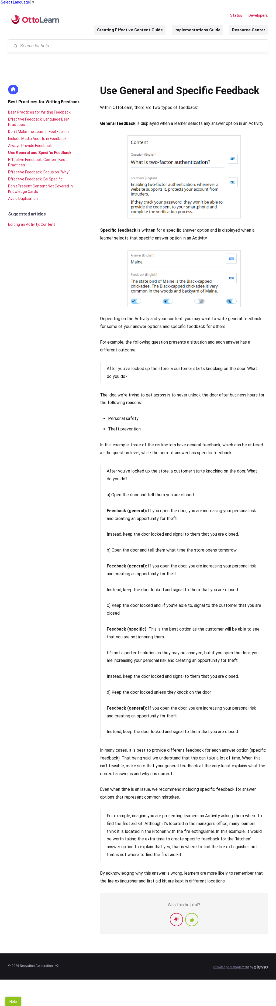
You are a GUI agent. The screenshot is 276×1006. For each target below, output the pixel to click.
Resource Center (248, 30)
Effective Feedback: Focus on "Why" (39, 172)
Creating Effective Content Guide (130, 30)
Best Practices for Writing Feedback (44, 101)
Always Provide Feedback (30, 145)
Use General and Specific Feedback (39, 152)
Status (236, 15)
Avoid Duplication (23, 198)
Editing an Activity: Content (31, 224)
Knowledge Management (231, 967)
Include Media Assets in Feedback (37, 138)
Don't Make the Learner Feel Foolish (38, 131)
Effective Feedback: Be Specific (35, 179)
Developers (258, 15)
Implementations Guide (197, 30)
